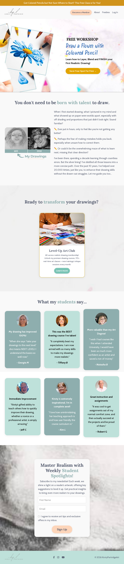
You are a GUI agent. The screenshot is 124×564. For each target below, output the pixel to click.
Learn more (62, 270)
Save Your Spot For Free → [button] (83, 71)
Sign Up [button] (62, 529)
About (97, 12)
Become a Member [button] (80, 12)
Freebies (106, 12)
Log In (115, 12)
